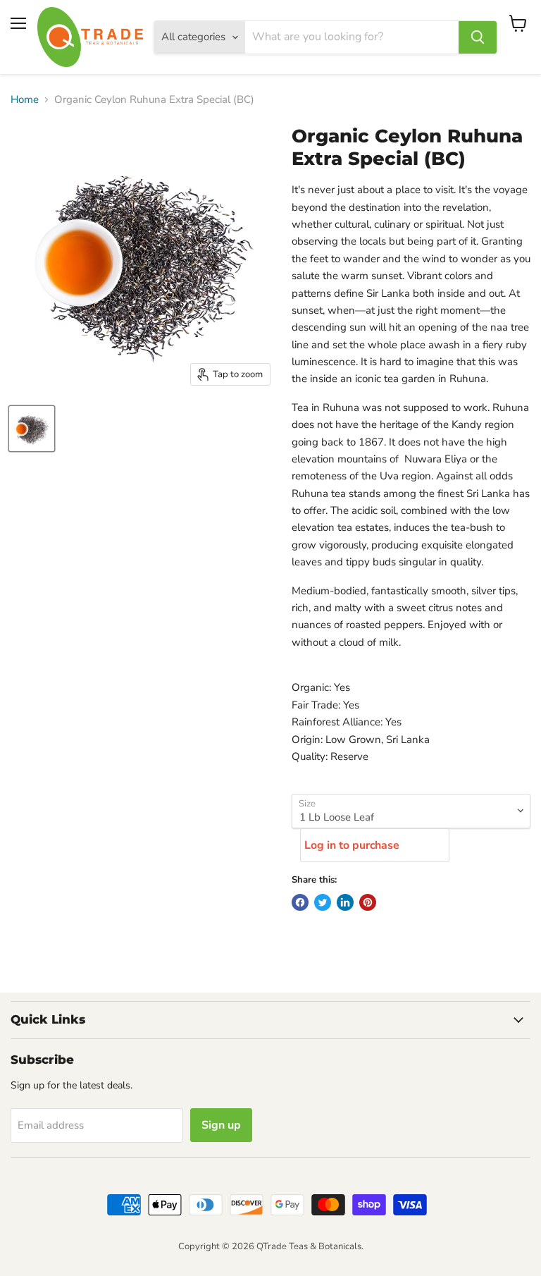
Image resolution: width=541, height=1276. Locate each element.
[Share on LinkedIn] (345, 902)
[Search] (478, 37)
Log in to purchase (351, 845)
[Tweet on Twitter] (322, 902)
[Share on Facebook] (300, 902)
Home (25, 100)
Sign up (221, 1125)
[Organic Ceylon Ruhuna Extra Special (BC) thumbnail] (31, 428)
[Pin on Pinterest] (367, 902)
